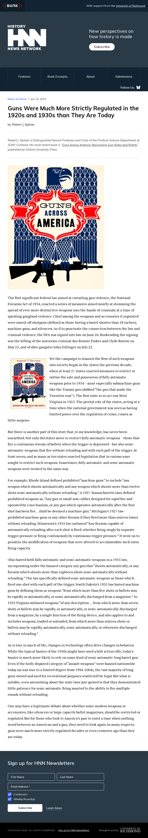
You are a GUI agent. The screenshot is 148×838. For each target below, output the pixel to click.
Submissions (123, 76)
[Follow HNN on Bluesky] (138, 87)
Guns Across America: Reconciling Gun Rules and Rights (99, 145)
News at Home (17, 99)
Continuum (20, 794)
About (90, 76)
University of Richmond (130, 6)
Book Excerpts (57, 76)
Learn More (54, 808)
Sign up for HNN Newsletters (73, 830)
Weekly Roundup (24, 799)
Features (24, 76)
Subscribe (102, 46)
